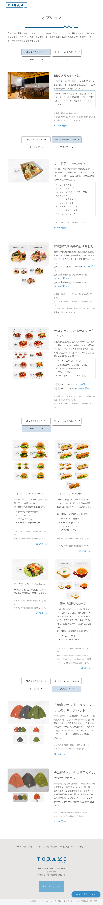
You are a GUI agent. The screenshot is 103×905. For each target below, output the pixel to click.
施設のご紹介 (28, 847)
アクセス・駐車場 (42, 847)
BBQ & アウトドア (34, 52)
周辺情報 (54, 847)
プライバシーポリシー (78, 847)
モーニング (35, 59)
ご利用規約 (63, 847)
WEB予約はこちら (86, 894)
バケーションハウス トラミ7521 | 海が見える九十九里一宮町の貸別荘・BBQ (67, 901)
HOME (18, 847)
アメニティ (65, 59)
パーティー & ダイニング (65, 52)
